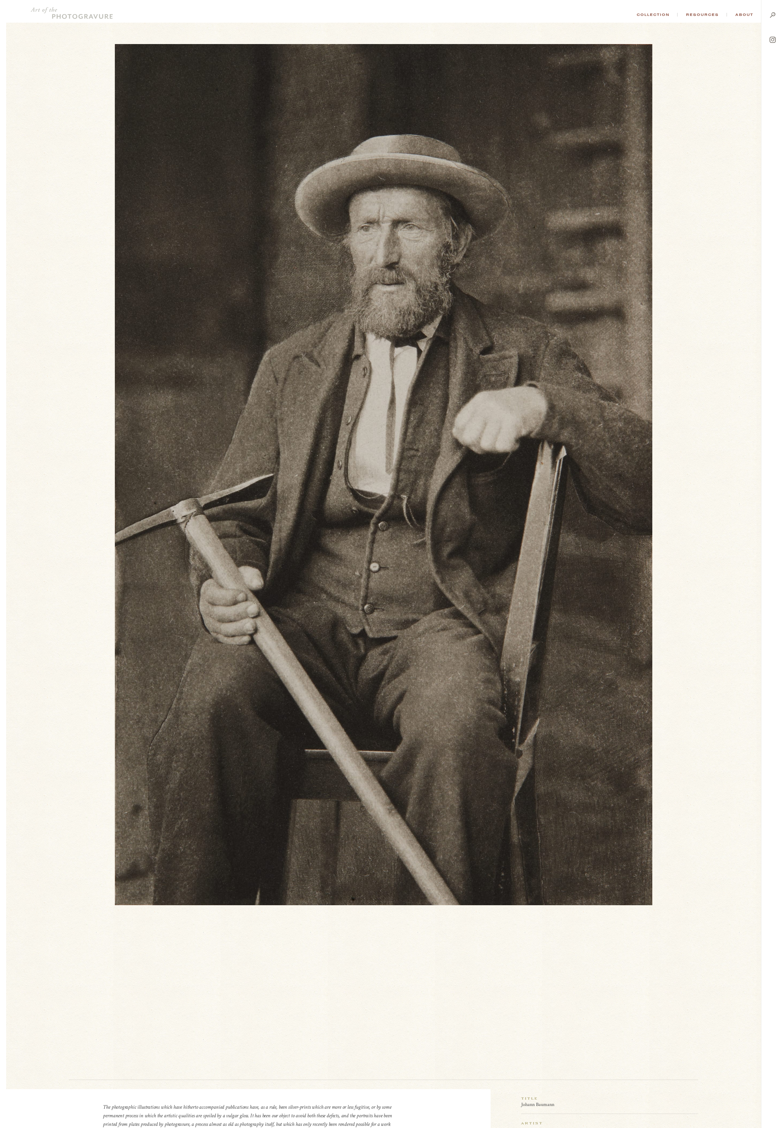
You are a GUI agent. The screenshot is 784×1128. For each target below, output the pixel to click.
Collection (653, 15)
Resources (702, 15)
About (744, 15)
